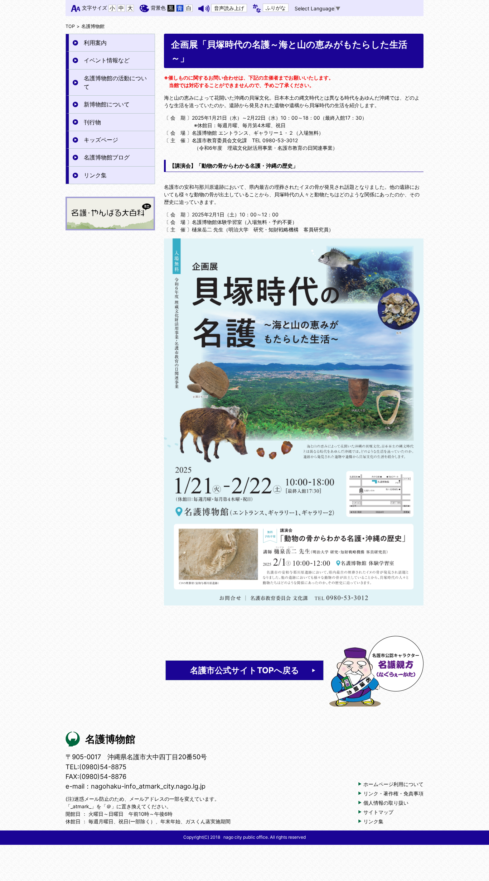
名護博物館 (93, 26)
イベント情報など (107, 60)
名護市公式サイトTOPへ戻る (244, 670)
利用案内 (95, 42)
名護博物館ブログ (107, 157)
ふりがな (276, 8)
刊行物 (92, 122)
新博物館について (107, 104)
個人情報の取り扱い (385, 803)
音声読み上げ (229, 8)
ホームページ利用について (393, 784)
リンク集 (95, 175)
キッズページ (101, 139)
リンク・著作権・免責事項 (393, 793)
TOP (70, 26)
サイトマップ (378, 812)
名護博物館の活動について (115, 82)
